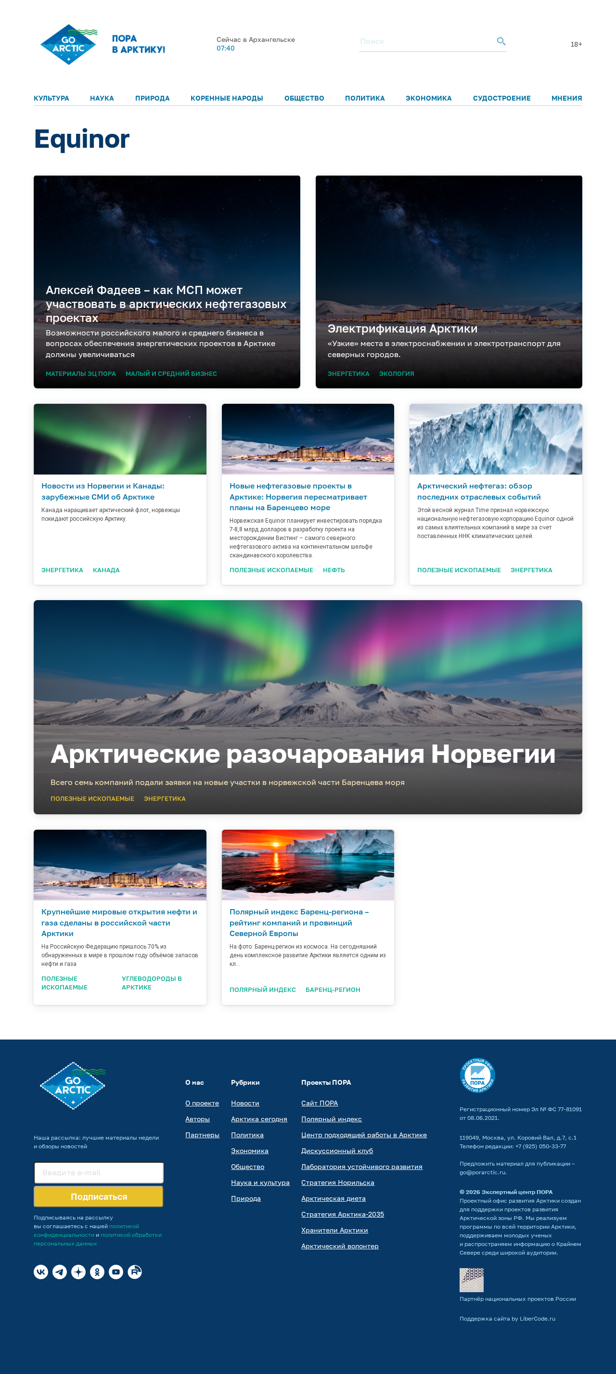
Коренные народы (227, 98)
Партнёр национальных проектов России (518, 1298)
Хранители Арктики (334, 1230)
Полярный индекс (331, 1119)
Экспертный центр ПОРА (517, 1191)
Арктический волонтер (340, 1246)
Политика (365, 98)
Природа (152, 98)
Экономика (429, 98)
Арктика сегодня (259, 1119)
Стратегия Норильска (337, 1182)
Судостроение (502, 98)
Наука (102, 98)
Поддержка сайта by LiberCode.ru (507, 1318)
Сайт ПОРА (319, 1103)
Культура (51, 98)
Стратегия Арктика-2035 (342, 1214)
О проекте (202, 1103)
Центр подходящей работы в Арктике (364, 1134)
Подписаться (99, 1196)
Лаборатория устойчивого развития (362, 1166)
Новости (245, 1103)
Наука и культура (260, 1182)
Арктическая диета (333, 1198)
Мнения (567, 98)
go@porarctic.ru (482, 1172)
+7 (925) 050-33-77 (540, 1146)
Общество (304, 98)
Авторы (197, 1119)
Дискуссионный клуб (337, 1150)
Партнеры (202, 1134)
